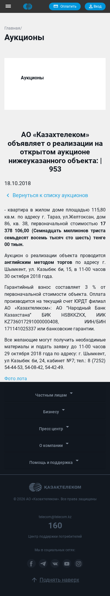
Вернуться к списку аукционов (46, 195)
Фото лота (15, 378)
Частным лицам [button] (55, 393)
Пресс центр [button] (55, 427)
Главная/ (13, 28)
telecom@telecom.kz (55, 517)
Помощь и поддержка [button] (55, 461)
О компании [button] (55, 444)
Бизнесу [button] (55, 410)
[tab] (55, 394)
